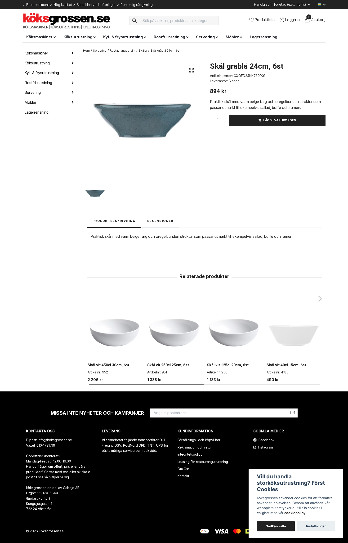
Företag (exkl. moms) (290, 4)
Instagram (265, 447)
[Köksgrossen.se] (73, 20)
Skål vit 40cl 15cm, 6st (286, 365)
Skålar (143, 50)
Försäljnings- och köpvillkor (199, 440)
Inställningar (316, 526)
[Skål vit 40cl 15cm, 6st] (294, 332)
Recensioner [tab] (160, 221)
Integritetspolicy (190, 454)
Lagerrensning (263, 37)
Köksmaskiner (39, 37)
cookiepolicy (294, 513)
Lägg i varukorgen (279, 120)
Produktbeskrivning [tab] (114, 221)
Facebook (266, 440)
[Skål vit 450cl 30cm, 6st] (115, 332)
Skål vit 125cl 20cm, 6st (228, 365)
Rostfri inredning (169, 37)
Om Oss (184, 469)
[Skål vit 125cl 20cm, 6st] (234, 332)
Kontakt (183, 476)
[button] (319, 298)
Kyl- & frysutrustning (123, 37)
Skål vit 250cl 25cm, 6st (168, 365)
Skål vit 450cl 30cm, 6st (108, 365)
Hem (86, 50)
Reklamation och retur (195, 447)
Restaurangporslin (122, 50)
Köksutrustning (77, 37)
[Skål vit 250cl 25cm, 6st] (174, 332)
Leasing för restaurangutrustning (203, 462)
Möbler (232, 37)
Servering (205, 37)
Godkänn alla (276, 526)
